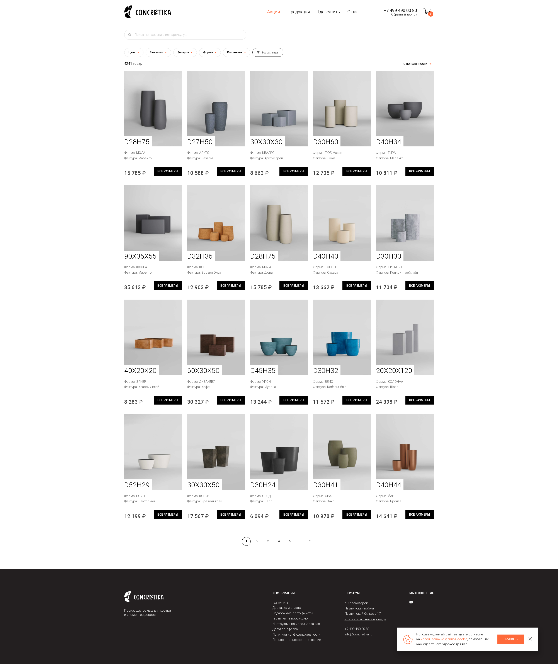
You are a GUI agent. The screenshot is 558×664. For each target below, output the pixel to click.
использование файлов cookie (444, 639)
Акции (273, 11)
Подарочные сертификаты (292, 613)
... (300, 541)
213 (311, 541)
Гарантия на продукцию (290, 619)
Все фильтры (270, 52)
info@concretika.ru (359, 634)
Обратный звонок (404, 14)
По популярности (414, 63)
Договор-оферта (285, 629)
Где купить (329, 11)
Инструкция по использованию (296, 624)
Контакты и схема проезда (365, 619)
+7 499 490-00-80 (357, 629)
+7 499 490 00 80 (400, 10)
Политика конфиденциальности (296, 635)
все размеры (167, 171)
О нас (353, 11)
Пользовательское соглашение (296, 640)
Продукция (299, 11)
